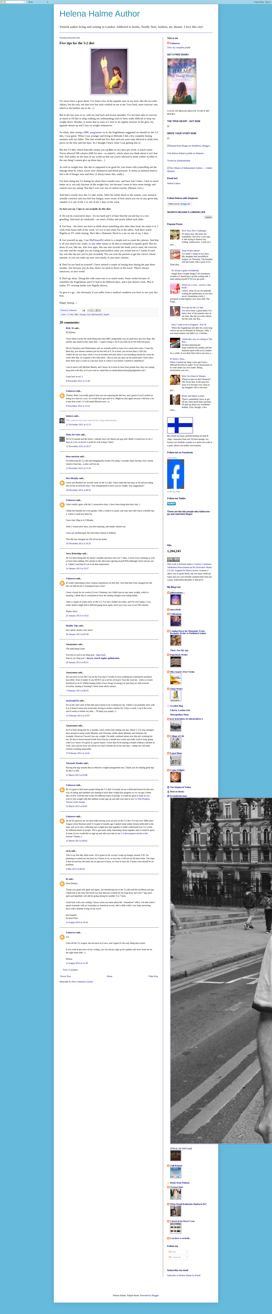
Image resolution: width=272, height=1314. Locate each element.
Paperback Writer (179, 655)
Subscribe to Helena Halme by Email (183, 1275)
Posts (173, 1252)
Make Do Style (73, 434)
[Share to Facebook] (96, 310)
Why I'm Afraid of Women (194, 376)
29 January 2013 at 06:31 (77, 662)
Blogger (155, 1295)
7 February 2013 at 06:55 (77, 690)
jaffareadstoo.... (177, 592)
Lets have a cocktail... (180, 1238)
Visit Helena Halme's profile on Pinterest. (185, 153)
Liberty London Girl (180, 710)
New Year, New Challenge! (194, 230)
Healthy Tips (72, 625)
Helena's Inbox (174, 183)
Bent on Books (177, 791)
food (88, 314)
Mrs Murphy (72, 478)
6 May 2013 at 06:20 (75, 869)
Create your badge (173, 491)
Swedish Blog (176, 706)
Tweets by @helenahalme (178, 160)
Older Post (153, 976)
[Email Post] (83, 310)
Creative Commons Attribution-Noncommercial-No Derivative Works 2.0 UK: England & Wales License (189, 567)
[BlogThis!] (91, 310)
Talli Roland (176, 1165)
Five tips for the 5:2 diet (192, 307)
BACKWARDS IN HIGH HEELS (186, 719)
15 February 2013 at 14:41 (78, 753)
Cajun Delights (177, 770)
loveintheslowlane (178, 796)
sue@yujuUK (72, 700)
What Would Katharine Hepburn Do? (188, 1204)
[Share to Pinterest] (99, 310)
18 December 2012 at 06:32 (78, 490)
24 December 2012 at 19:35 (78, 543)
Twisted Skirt (176, 1187)
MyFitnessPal (97, 240)
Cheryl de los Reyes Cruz (182, 1221)
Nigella (106, 314)
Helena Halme (172, 458)
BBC (76, 314)
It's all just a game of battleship (185, 270)
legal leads (101, 655)
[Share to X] (94, 310)
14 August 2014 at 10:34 (77, 922)
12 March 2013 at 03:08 (76, 775)
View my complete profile (178, 47)
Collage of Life (177, 736)
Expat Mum (176, 753)
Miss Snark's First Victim (182, 672)
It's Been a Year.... (178, 359)
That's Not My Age (179, 650)
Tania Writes (176, 689)
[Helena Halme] (175, 488)
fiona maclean (72, 456)
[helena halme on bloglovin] (179, 205)
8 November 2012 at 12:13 (78, 406)
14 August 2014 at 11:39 (77, 963)
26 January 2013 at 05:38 (77, 634)
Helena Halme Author (100, 13)
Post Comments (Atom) (82, 981)
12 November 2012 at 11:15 (78, 424)
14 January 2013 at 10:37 (77, 568)
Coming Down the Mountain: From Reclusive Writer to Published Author (188, 632)
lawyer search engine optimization (103, 658)
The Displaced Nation (180, 787)
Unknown (73, 310)
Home (109, 976)
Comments (176, 1257)
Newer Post (65, 976)
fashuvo (69, 416)
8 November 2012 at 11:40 (78, 381)
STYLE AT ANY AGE (181, 1148)
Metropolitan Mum (179, 714)
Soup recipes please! (191, 250)
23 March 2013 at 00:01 (76, 806)
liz (67, 879)
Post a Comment (70, 970)
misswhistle (175, 609)
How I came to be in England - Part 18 (189, 324)
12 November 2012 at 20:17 (78, 446)
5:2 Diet (70, 314)
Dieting (83, 314)
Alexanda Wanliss (74, 763)
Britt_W (70, 328)
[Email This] (88, 310)
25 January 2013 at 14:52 (77, 615)
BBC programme (93, 132)
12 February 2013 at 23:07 (78, 715)
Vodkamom (175, 614)
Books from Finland (179, 1183)
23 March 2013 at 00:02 (76, 841)
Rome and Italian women (193, 396)
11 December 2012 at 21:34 (78, 468)
